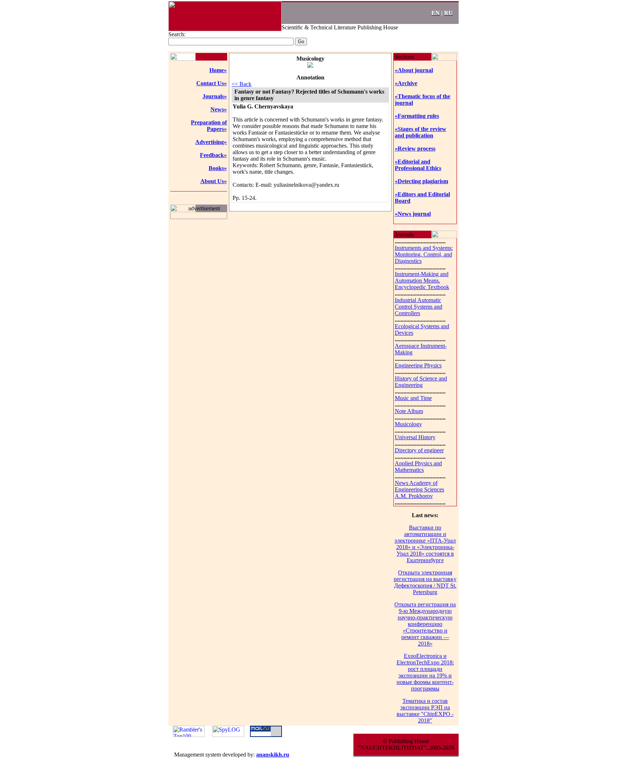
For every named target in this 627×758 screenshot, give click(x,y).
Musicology (408, 424)
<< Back (241, 84)
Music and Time (413, 398)
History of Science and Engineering (421, 381)
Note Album (409, 411)
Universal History (415, 437)
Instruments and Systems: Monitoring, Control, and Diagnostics (424, 254)
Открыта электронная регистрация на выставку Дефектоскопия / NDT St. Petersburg (425, 582)
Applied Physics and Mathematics (418, 466)
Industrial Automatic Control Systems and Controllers (418, 306)
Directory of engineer (419, 450)
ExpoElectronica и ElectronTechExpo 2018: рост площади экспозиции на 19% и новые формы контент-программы (425, 672)
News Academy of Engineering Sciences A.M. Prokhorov (419, 489)
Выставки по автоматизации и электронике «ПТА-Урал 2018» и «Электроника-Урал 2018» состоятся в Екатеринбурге (425, 543)
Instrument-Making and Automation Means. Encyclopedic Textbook (422, 280)
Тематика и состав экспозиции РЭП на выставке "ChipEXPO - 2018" (425, 711)
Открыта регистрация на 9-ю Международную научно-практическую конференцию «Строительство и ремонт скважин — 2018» (425, 624)
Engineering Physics (418, 365)
